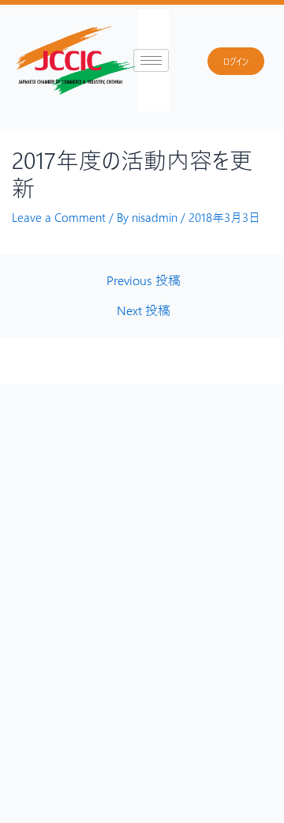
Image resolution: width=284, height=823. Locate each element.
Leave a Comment (59, 217)
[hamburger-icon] (151, 60)
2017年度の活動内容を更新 (132, 173)
